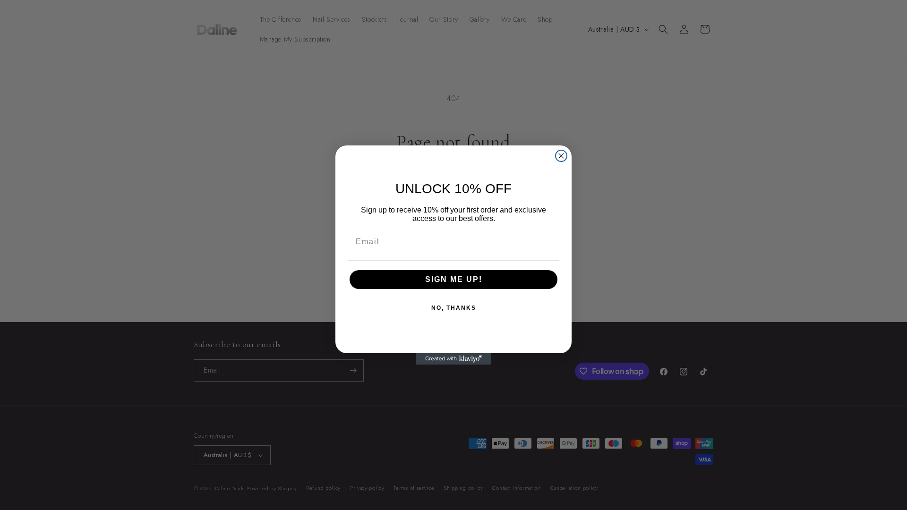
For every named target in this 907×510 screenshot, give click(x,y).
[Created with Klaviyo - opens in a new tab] (453, 359)
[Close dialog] (561, 156)
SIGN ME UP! (453, 279)
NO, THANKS (453, 308)
